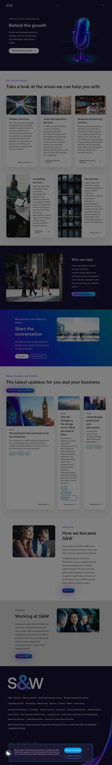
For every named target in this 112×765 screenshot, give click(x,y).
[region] (51, 753)
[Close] (88, 749)
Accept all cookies (72, 750)
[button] (8, 753)
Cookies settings (73, 756)
